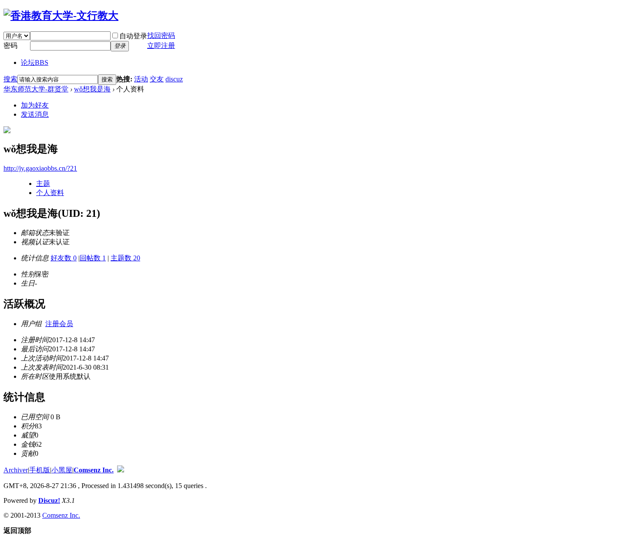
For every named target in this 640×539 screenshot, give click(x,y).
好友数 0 (64, 258)
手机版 (39, 470)
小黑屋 (61, 470)
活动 (141, 79)
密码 (10, 45)
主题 (43, 183)
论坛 (34, 62)
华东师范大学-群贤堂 (35, 89)
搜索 (10, 79)
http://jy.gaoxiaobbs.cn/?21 (40, 168)
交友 (157, 79)
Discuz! (49, 500)
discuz (174, 79)
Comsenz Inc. (94, 470)
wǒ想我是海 (92, 89)
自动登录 (133, 36)
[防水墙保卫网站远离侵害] (120, 470)
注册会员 (59, 323)
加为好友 (35, 105)
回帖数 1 (93, 258)
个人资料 (50, 192)
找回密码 (161, 35)
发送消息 (35, 114)
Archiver (15, 470)
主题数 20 (125, 258)
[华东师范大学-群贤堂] (60, 15)
